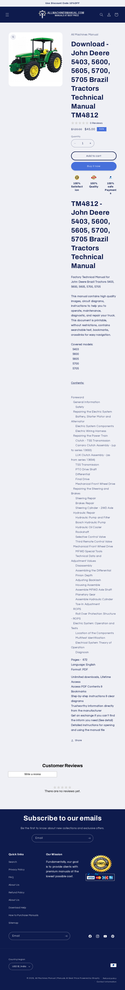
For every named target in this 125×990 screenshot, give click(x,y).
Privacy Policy (17, 869)
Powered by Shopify (89, 978)
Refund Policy (16, 892)
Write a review (32, 774)
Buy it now (94, 166)
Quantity (76, 136)
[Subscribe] (89, 838)
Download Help (17, 907)
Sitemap (13, 923)
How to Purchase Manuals (24, 915)
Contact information (107, 982)
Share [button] (78, 740)
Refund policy (110, 978)
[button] (7, 14)
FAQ (11, 877)
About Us (14, 885)
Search (13, 862)
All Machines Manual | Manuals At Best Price (57, 978)
